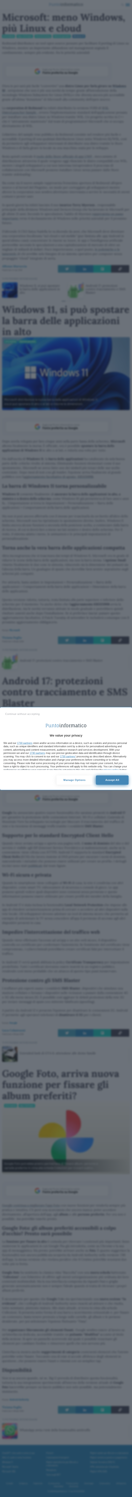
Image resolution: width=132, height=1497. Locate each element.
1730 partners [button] (24, 743)
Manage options (74, 780)
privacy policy (111, 769)
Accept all (112, 780)
